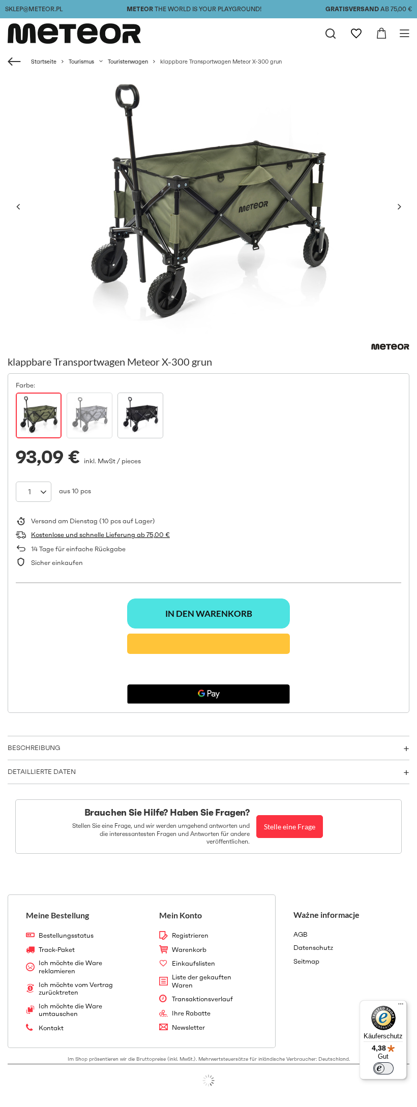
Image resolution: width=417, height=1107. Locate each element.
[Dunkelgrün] (39, 415)
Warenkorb (189, 950)
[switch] (383, 1068)
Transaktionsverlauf (202, 999)
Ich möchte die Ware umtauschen (70, 1010)
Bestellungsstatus (66, 936)
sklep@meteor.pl (34, 9)
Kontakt (51, 1028)
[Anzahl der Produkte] (33, 492)
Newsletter (188, 1028)
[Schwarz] (140, 415)
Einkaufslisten (193, 964)
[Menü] (401, 1006)
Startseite (43, 61)
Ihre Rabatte (191, 1013)
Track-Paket (57, 950)
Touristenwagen (128, 61)
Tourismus (81, 61)
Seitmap (306, 962)
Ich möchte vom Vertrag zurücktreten (76, 989)
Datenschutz (313, 948)
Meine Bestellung (57, 915)
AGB (300, 935)
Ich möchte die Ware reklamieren (70, 967)
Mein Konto (180, 915)
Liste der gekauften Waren (201, 981)
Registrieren (190, 936)
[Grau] (89, 415)
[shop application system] (208, 1080)
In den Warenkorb (208, 613)
